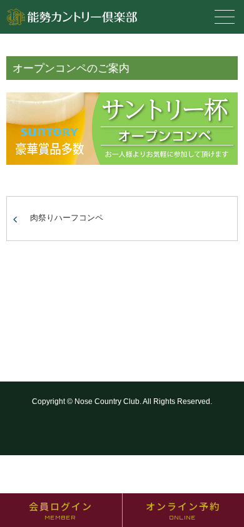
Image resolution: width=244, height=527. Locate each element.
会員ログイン (61, 510)
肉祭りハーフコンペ (66, 217)
